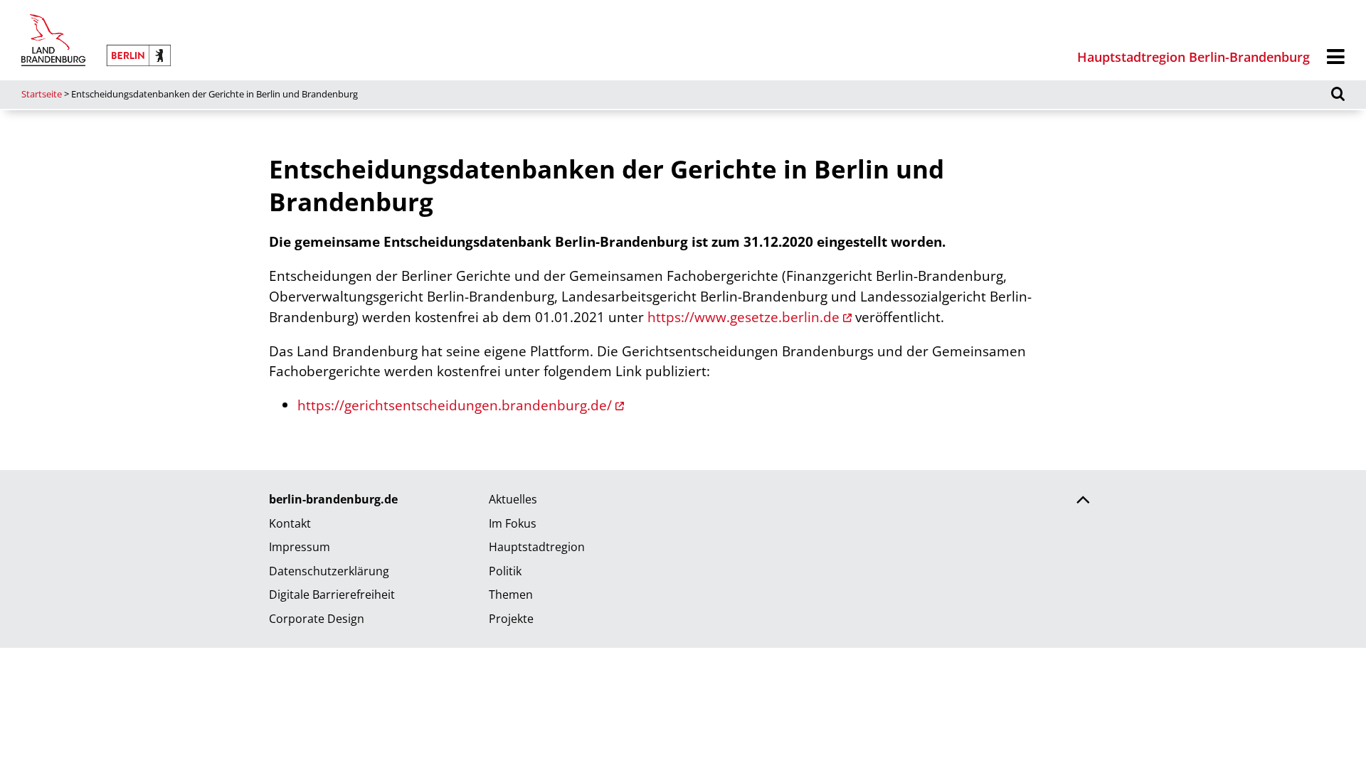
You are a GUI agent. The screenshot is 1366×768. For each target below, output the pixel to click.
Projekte (511, 618)
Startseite (41, 93)
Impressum (299, 547)
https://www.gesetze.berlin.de (743, 316)
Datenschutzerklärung (329, 571)
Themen (511, 594)
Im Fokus (512, 523)
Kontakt (290, 523)
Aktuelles (513, 499)
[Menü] (1335, 57)
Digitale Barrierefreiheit (332, 594)
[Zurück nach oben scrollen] (1083, 501)
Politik (505, 571)
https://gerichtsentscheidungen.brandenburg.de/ (454, 405)
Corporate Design (316, 618)
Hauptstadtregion (537, 547)
